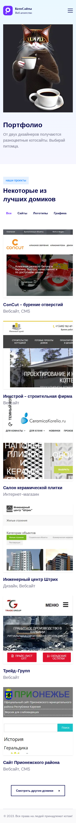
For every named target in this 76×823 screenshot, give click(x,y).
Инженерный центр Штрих (30, 579)
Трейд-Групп (16, 671)
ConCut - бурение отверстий (33, 304)
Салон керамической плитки (32, 487)
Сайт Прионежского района (31, 762)
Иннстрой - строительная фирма (37, 396)
